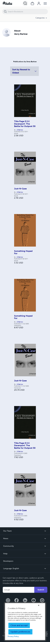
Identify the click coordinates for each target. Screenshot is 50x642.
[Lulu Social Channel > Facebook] (16, 600)
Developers (8, 561)
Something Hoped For (23, 252)
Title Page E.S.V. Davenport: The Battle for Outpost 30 (24, 123)
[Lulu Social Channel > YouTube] (33, 600)
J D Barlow (20, 130)
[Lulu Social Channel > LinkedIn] (25, 600)
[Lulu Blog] (42, 600)
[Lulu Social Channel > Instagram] (8, 600)
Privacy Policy (13, 636)
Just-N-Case (20, 188)
